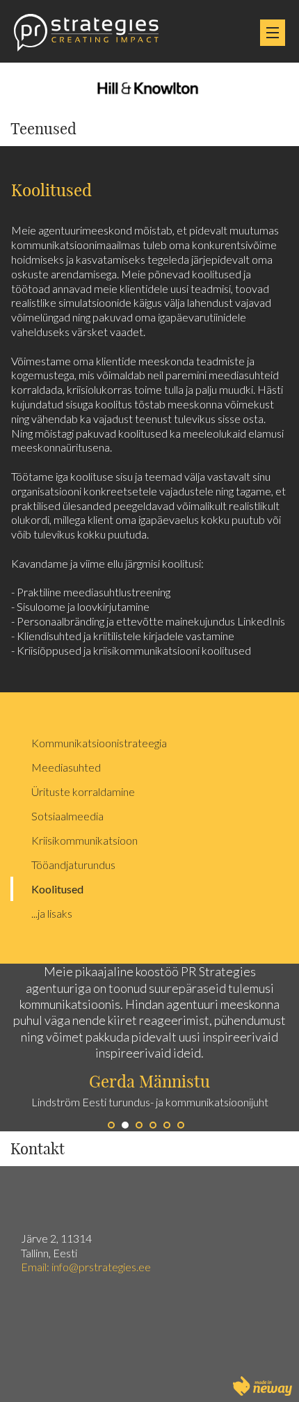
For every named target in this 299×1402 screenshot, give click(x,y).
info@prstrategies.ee (102, 1266)
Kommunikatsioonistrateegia (99, 742)
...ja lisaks (51, 913)
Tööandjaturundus (73, 864)
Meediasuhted (66, 767)
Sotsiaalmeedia (67, 815)
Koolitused (57, 888)
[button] (75, 1047)
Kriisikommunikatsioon (84, 840)
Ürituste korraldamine (83, 791)
